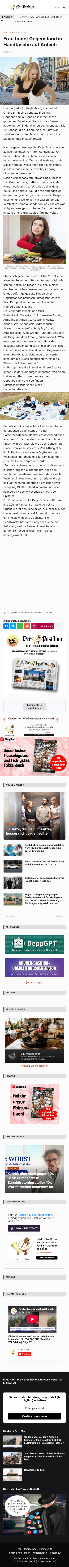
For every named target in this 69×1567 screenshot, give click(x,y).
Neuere (10, 916)
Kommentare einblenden (34, 706)
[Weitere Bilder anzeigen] (34, 1065)
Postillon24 (55, 1552)
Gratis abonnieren (34, 1416)
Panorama (21, 32)
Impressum (30, 1548)
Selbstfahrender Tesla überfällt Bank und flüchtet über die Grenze (44, 863)
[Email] (27, 626)
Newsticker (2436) (34, 1469)
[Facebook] (6, 626)
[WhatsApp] (20, 626)
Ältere (59, 916)
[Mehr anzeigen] (58, 626)
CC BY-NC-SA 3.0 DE (24, 1561)
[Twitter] (13, 626)
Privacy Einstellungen (19, 1552)
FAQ (19, 1548)
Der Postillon (35, 1558)
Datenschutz (45, 1548)
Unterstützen (40, 1552)
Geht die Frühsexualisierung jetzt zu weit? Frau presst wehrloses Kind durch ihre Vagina (44, 848)
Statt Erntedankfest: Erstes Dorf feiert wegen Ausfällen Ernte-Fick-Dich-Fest (44, 1456)
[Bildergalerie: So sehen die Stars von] (13, 883)
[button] (4, 7)
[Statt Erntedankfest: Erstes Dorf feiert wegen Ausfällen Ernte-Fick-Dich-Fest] (12, 1458)
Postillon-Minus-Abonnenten (35, 1214)
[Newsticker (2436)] (12, 1474)
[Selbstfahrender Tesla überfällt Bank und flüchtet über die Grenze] (13, 866)
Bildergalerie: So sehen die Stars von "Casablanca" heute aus (45, 879)
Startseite (8, 32)
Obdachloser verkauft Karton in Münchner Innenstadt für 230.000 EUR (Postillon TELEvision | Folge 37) (31, 1339)
